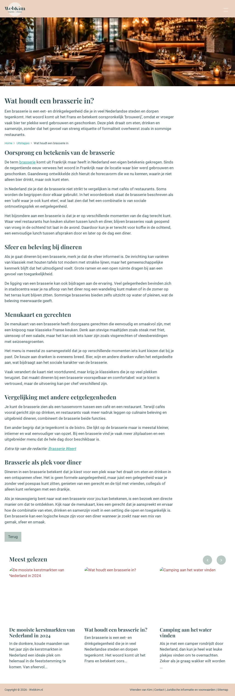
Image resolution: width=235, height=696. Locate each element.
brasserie (27, 162)
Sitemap (222, 689)
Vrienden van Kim (141, 689)
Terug (13, 536)
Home (8, 143)
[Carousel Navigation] (214, 561)
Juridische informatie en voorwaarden (190, 689)
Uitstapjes (23, 143)
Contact (159, 689)
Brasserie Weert (62, 448)
